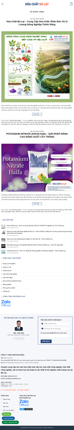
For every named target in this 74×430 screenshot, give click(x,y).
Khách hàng (6, 399)
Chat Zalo (7, 414)
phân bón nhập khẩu (35, 124)
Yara (68, 124)
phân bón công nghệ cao (23, 124)
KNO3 (59, 122)
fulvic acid (16, 122)
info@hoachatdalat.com (13, 378)
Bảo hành (6, 406)
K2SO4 (46, 122)
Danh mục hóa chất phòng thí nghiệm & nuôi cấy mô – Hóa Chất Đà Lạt (29, 239)
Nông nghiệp (7, 284)
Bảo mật (5, 403)
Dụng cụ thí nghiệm (9, 263)
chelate (45, 120)
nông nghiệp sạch (6, 124)
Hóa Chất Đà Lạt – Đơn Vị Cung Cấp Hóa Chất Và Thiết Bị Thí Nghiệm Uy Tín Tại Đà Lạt (35, 225)
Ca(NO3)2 (30, 120)
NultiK (13, 211)
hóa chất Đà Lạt (27, 122)
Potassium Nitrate (26, 211)
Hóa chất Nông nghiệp (37, 18)
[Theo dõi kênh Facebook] (14, 338)
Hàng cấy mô (7, 270)
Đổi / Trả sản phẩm (8, 410)
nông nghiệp (8, 211)
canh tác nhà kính (38, 120)
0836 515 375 (12, 376)
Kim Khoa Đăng (53, 122)
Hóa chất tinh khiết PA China (12, 281)
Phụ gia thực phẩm (9, 288)
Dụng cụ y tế (7, 267)
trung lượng (58, 124)
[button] (2, 4)
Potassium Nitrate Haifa (37, 211)
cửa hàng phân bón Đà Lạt (55, 120)
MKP (71, 122)
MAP (63, 122)
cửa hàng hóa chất (38, 209)
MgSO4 (67, 122)
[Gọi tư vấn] (23, 338)
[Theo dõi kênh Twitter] (17, 338)
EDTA (11, 122)
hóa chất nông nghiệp (38, 122)
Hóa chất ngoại (8, 277)
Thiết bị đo (6, 291)
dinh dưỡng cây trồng (49, 209)
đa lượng (7, 122)
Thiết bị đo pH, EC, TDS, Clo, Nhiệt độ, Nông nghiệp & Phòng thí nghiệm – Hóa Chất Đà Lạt (36, 251)
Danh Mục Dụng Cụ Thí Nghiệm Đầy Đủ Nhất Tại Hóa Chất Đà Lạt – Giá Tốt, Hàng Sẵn (35, 245)
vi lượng (64, 124)
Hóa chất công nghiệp (10, 274)
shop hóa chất (48, 211)
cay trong (30, 209)
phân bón (13, 124)
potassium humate (46, 124)
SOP (53, 124)
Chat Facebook (8, 418)
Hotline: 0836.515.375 (10, 422)
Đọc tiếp (37, 114)
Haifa (21, 122)
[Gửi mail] (20, 338)
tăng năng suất (56, 211)
